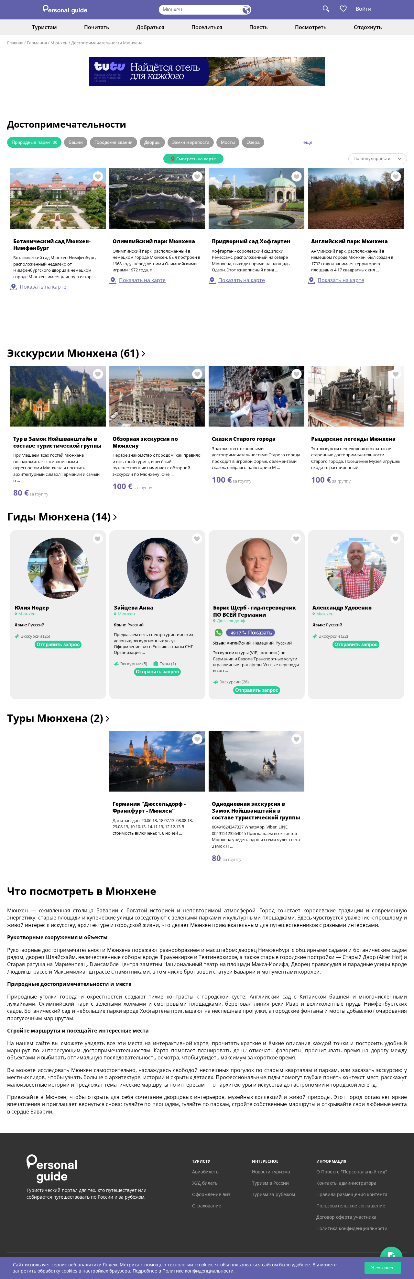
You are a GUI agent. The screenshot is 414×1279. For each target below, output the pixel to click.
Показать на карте (43, 286)
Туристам (44, 27)
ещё (307, 142)
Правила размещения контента (351, 1194)
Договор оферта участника (346, 1217)
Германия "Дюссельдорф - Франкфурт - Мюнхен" (149, 807)
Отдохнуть (368, 27)
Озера (253, 142)
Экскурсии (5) (133, 664)
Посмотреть (311, 27)
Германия (37, 43)
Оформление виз (211, 1194)
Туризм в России (270, 1183)
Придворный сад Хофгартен (251, 241)
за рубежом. (132, 1197)
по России (102, 1197)
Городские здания (113, 142)
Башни (76, 142)
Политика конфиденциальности (351, 1228)
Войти (363, 8)
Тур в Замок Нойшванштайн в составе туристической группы (57, 442)
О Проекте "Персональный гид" (351, 1172)
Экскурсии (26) (35, 636)
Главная (15, 43)
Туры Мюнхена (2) (56, 718)
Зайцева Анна (133, 607)
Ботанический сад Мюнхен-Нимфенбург (52, 245)
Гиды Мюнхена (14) (60, 516)
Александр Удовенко (342, 607)
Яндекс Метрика (121, 1265)
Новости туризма (271, 1172)
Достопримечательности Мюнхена (106, 43)
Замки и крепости (190, 142)
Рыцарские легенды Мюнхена (353, 438)
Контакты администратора (346, 1183)
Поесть (258, 27)
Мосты (228, 142)
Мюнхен (59, 43)
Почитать (96, 27)
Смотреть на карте (196, 159)
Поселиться (206, 27)
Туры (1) (168, 664)
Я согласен (383, 1267)
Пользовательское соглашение (350, 1206)
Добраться (150, 27)
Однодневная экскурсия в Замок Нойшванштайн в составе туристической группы (256, 810)
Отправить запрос (58, 644)
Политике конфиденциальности (198, 1271)
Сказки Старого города (244, 438)
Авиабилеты (206, 1172)
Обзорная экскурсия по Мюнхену (145, 442)
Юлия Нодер (32, 607)
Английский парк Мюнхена (349, 241)
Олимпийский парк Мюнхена (154, 241)
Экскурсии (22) (333, 636)
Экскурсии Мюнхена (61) (74, 353)
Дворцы (152, 142)
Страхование (206, 1206)
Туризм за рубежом (273, 1194)
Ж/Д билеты (205, 1183)
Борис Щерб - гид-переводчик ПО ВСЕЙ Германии (254, 611)
